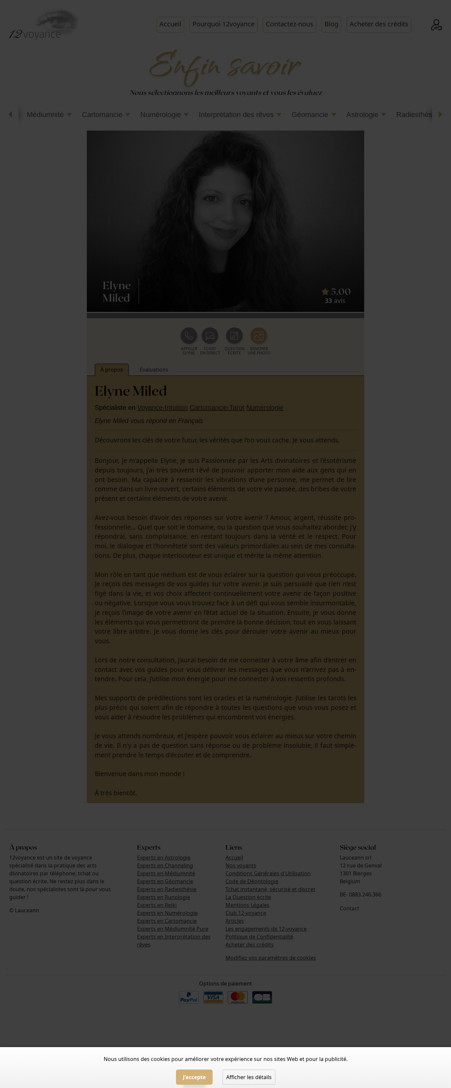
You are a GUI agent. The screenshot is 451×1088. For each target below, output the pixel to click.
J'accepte (194, 1077)
